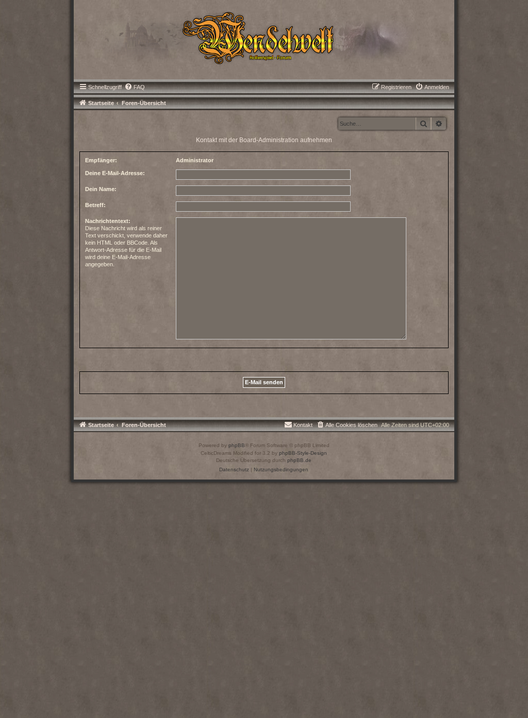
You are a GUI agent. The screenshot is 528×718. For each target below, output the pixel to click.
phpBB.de (299, 460)
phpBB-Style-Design (303, 453)
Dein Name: (101, 189)
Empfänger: (101, 160)
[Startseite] (264, 37)
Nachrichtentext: (107, 221)
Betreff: (95, 205)
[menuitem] (134, 87)
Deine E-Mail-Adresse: (115, 173)
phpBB (236, 445)
